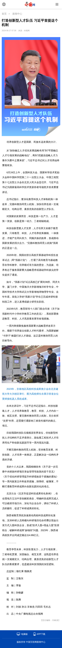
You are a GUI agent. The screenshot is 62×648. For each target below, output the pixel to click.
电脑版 (24, 634)
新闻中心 (17, 13)
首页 (4, 13)
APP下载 (41, 634)
